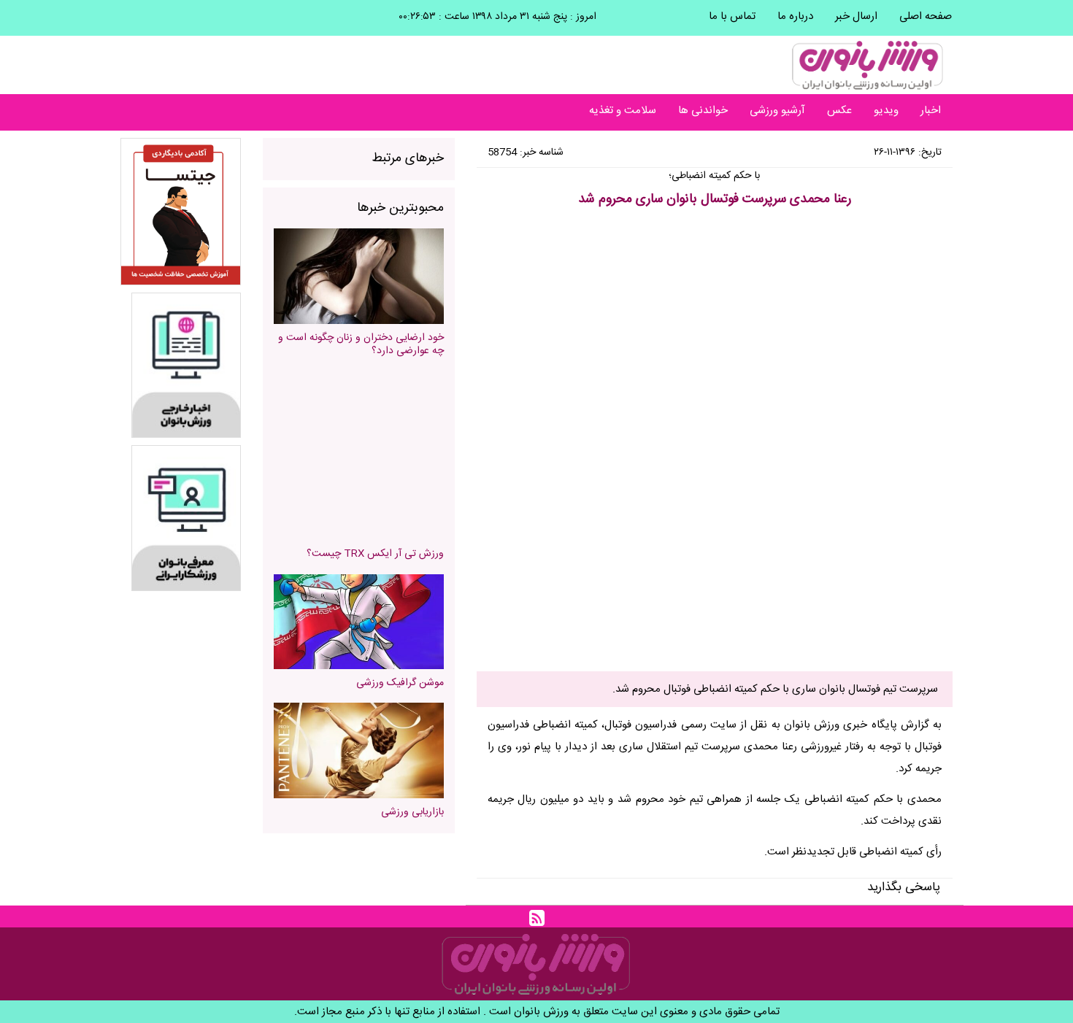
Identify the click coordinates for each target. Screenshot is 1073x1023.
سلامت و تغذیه (622, 110)
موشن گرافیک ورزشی (400, 683)
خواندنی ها (703, 110)
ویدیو (886, 110)
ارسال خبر (856, 16)
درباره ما (795, 16)
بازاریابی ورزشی (412, 812)
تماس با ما (732, 16)
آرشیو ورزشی (777, 110)
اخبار (930, 110)
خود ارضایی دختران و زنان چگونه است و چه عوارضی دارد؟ (361, 344)
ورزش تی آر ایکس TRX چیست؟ (375, 554)
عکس (839, 110)
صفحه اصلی (925, 16)
